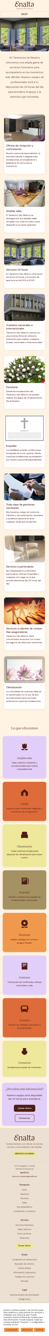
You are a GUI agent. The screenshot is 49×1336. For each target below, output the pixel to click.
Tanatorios (24, 1238)
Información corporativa (24, 1272)
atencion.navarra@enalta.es (24, 1176)
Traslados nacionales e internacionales (19, 327)
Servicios (24, 1198)
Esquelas (11, 446)
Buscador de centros (24, 1264)
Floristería (12, 387)
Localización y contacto (25, 1211)
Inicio (24, 1190)
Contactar (24, 1118)
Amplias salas (14, 211)
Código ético (24, 1299)
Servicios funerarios (24, 1225)
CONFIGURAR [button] (11, 1330)
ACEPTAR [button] (39, 1330)
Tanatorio (24, 1194)
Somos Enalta (24, 1268)
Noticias (24, 1281)
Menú (24, 14)
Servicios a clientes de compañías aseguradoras (24, 630)
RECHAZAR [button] (27, 1330)
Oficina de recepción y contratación (19, 147)
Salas (24, 1202)
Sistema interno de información (24, 1295)
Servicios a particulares (20, 566)
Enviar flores (24, 1245)
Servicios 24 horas (17, 269)
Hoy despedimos (24, 1207)
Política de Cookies (29, 1317)
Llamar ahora (24, 1108)
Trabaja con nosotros (24, 1277)
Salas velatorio (24, 1229)
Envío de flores (24, 1233)
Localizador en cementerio (24, 1259)
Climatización (14, 687)
